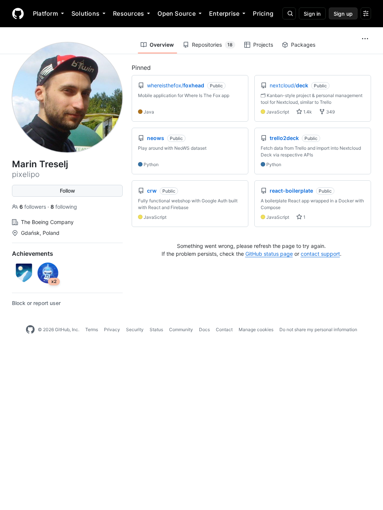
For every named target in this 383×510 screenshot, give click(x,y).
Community (181, 329)
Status (156, 329)
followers (33, 206)
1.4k (307, 112)
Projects (263, 44)
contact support (320, 254)
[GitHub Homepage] (30, 330)
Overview (162, 44)
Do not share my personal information (318, 329)
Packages (303, 44)
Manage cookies (256, 329)
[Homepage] (18, 13)
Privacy (112, 329)
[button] (365, 39)
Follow (67, 190)
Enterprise (224, 13)
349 (330, 112)
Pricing (263, 13)
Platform (45, 13)
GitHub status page (269, 254)
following (63, 206)
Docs (204, 329)
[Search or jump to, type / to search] (289, 13)
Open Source (176, 13)
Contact (224, 329)
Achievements (32, 253)
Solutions (85, 13)
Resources (128, 13)
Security (135, 329)
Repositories (212, 44)
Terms (91, 329)
